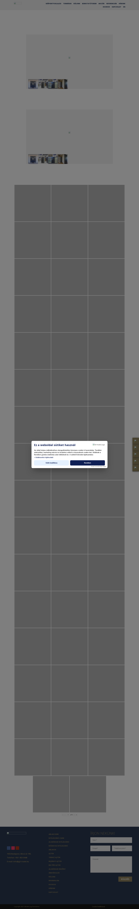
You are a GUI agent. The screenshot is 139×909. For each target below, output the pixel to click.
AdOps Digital (103, 466)
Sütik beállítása (51, 463)
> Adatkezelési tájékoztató (43, 457)
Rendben (87, 463)
